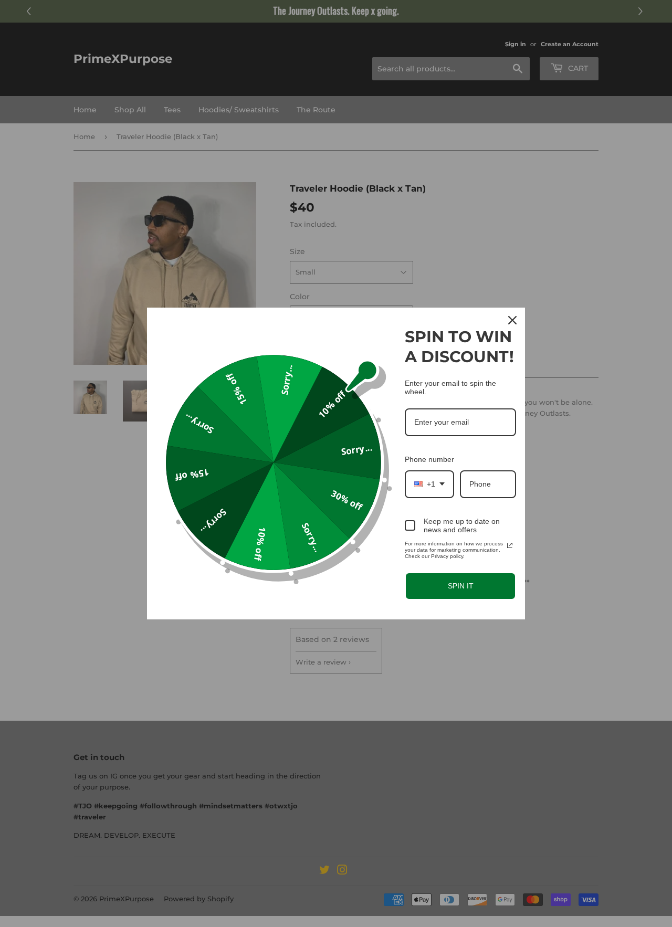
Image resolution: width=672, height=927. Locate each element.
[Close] (512, 320)
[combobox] (429, 484)
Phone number (429, 459)
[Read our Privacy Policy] (509, 545)
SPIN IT (461, 586)
